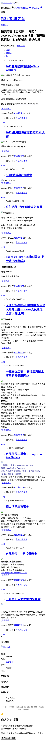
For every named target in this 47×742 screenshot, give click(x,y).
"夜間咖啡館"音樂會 (19, 175)
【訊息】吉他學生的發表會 (23, 599)
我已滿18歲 (6, 738)
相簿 (8, 50)
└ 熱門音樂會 (21, 118)
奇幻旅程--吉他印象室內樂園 (24, 207)
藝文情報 (21, 46)
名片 (8, 56)
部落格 (9, 53)
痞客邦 (17, 113)
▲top (3, 122)
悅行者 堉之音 (13, 18)
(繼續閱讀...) (6, 109)
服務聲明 (26, 709)
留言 (22, 113)
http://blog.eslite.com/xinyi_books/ (14, 573)
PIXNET (11, 707)
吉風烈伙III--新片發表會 (21, 553)
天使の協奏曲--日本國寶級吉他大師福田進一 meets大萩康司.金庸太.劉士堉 (25, 309)
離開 (13, 738)
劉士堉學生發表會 (17, 506)
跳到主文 (5, 25)
